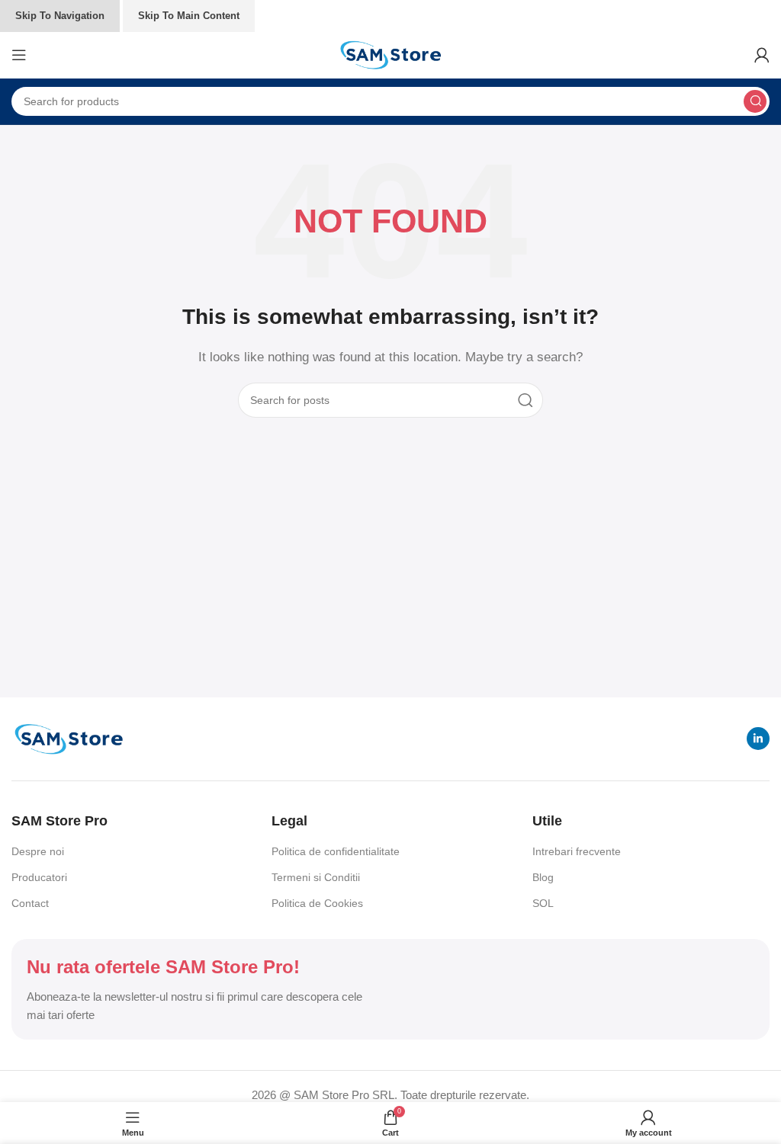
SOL (543, 903)
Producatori (39, 877)
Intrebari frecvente (576, 851)
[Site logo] (390, 53)
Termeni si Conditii (316, 877)
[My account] (762, 55)
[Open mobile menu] (19, 55)
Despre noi (37, 851)
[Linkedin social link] (758, 738)
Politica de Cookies (317, 903)
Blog (543, 877)
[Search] (755, 101)
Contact (30, 903)
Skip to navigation (59, 15)
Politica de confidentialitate (336, 851)
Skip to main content (188, 15)
